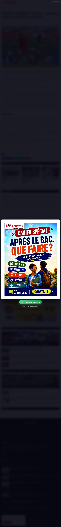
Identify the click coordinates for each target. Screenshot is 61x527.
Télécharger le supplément (32, 302)
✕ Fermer (56, 2)
